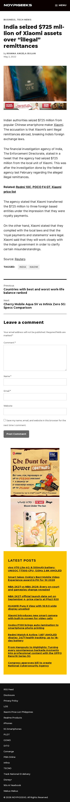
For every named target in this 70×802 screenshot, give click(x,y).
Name (7, 376)
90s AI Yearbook (12, 785)
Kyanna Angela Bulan (21, 53)
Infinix (7, 763)
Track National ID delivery (17, 774)
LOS (6, 706)
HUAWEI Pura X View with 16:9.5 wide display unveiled (32, 607)
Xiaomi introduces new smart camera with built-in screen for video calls (32, 617)
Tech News (24, 19)
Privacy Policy (11, 701)
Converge (9, 751)
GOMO (7, 740)
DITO (6, 746)
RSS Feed (9, 689)
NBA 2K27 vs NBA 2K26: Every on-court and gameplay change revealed (33, 588)
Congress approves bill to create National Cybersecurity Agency (30, 664)
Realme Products (13, 717)
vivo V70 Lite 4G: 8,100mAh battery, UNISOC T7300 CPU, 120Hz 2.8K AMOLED (35, 569)
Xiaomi (58, 124)
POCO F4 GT (41, 187)
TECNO (7, 768)
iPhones (8, 723)
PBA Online (9, 757)
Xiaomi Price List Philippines (18, 712)
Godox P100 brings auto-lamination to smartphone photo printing (33, 626)
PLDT (7, 734)
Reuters (20, 259)
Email (7, 391)
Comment (10, 342)
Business (10, 19)
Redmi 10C (23, 187)
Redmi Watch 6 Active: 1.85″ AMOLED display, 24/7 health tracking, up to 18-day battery (33, 637)
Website (8, 406)
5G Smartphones (12, 729)
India (22, 267)
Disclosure (9, 695)
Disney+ (8, 779)
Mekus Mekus (11, 791)
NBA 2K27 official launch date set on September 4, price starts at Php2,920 (33, 598)
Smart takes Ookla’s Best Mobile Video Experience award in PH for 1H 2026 (34, 578)
